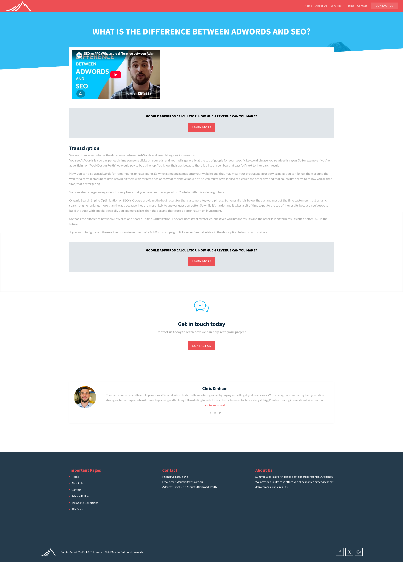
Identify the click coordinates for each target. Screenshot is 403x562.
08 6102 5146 (179, 476)
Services (336, 6)
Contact (362, 6)
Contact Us (384, 6)
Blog (351, 6)
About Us (321, 6)
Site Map (76, 509)
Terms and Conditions (84, 502)
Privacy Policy (80, 496)
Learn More (201, 127)
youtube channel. (214, 405)
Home (308, 6)
